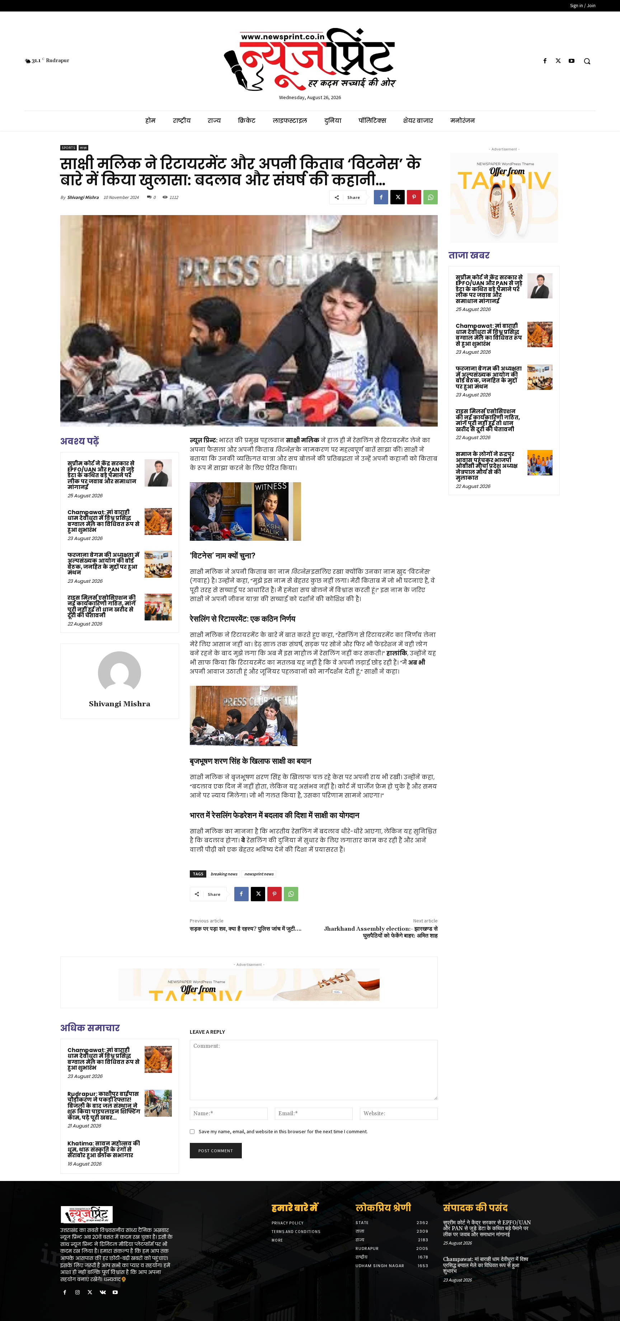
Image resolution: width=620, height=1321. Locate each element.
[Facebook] (545, 61)
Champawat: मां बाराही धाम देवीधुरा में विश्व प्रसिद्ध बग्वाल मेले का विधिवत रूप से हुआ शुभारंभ (103, 521)
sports (68, 147)
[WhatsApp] (430, 197)
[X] (558, 61)
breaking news (224, 873)
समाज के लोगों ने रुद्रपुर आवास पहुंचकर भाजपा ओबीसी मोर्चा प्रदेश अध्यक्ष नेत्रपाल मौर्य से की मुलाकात (486, 466)
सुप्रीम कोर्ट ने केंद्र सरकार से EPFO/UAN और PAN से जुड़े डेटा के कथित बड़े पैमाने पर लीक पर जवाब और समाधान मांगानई (101, 475)
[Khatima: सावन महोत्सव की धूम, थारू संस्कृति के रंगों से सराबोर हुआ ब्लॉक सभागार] (158, 1153)
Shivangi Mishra (83, 197)
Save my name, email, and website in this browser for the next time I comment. (283, 1131)
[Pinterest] (414, 197)
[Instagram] (77, 1292)
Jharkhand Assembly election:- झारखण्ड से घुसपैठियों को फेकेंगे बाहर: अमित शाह (381, 932)
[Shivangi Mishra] (119, 672)
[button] (587, 61)
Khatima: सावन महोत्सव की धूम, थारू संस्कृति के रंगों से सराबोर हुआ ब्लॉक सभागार (103, 1149)
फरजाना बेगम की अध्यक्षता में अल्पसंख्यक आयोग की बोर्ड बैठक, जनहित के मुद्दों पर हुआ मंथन (103, 564)
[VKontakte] (102, 1292)
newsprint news (258, 873)
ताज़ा (83, 147)
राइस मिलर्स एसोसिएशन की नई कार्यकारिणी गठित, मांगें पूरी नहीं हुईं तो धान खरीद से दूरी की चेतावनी (101, 606)
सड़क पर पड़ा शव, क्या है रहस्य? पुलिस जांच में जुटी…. (246, 928)
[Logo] (118, 1214)
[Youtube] (572, 61)
